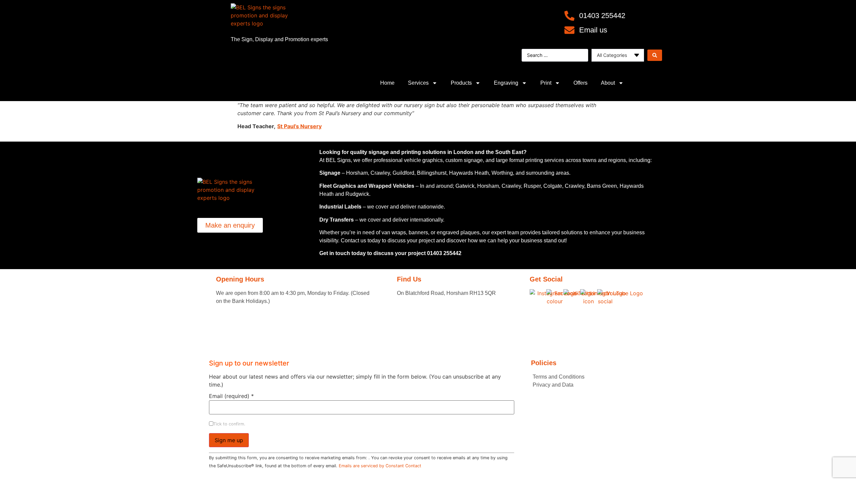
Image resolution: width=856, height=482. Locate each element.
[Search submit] (654, 55)
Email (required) (231, 396)
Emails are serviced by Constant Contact (380, 465)
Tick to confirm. (229, 424)
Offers (580, 83)
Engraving (506, 83)
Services (418, 83)
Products (461, 83)
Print (545, 83)
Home (387, 83)
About (608, 83)
